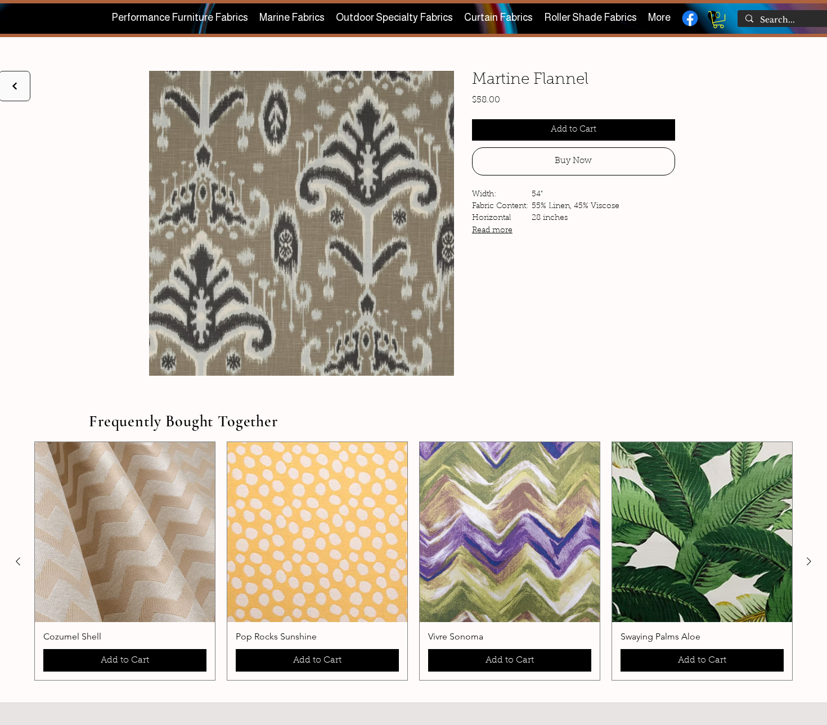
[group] (413, 561)
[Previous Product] (18, 561)
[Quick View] (125, 532)
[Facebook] (690, 18)
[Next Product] (809, 561)
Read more (492, 231)
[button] (718, 19)
